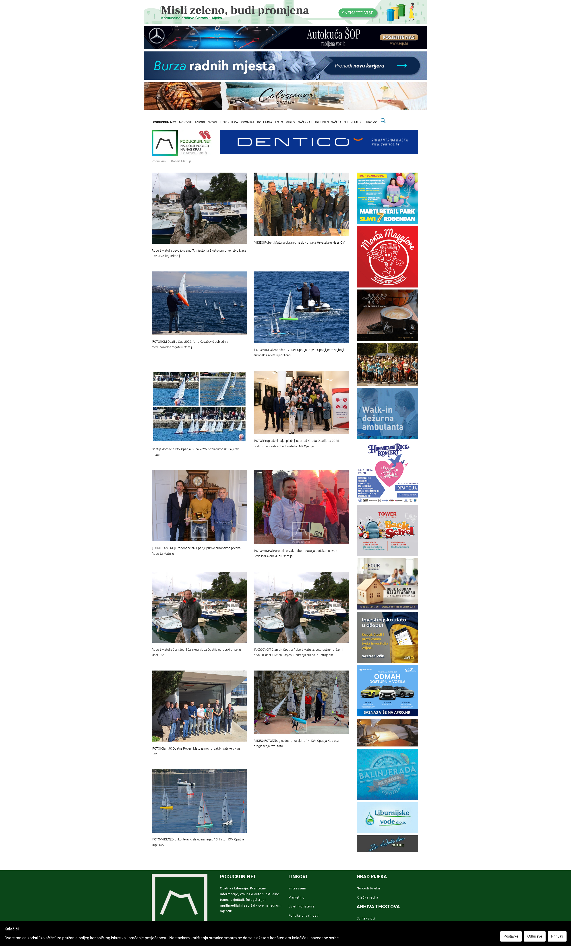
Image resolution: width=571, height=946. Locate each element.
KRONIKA (247, 122)
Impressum (297, 888)
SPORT (212, 122)
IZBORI (200, 122)
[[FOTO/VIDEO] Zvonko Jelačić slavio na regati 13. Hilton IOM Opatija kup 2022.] (199, 801)
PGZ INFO (322, 122)
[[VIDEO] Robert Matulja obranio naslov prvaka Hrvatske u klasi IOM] (301, 204)
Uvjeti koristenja (301, 906)
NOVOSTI (185, 122)
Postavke (511, 936)
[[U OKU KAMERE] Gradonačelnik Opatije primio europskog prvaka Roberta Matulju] (199, 505)
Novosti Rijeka (368, 888)
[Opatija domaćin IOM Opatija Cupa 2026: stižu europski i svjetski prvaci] (199, 407)
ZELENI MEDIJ (353, 122)
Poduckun (159, 161)
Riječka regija (367, 897)
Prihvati (557, 936)
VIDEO (290, 122)
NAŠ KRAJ (305, 122)
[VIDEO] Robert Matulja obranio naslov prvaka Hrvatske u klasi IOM (299, 243)
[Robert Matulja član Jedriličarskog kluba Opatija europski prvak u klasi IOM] (199, 607)
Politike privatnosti (303, 915)
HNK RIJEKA (229, 122)
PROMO (371, 122)
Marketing (296, 897)
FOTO (279, 122)
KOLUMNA (264, 122)
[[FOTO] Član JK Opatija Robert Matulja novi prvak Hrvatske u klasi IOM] (199, 706)
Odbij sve (534, 936)
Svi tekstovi (366, 918)
